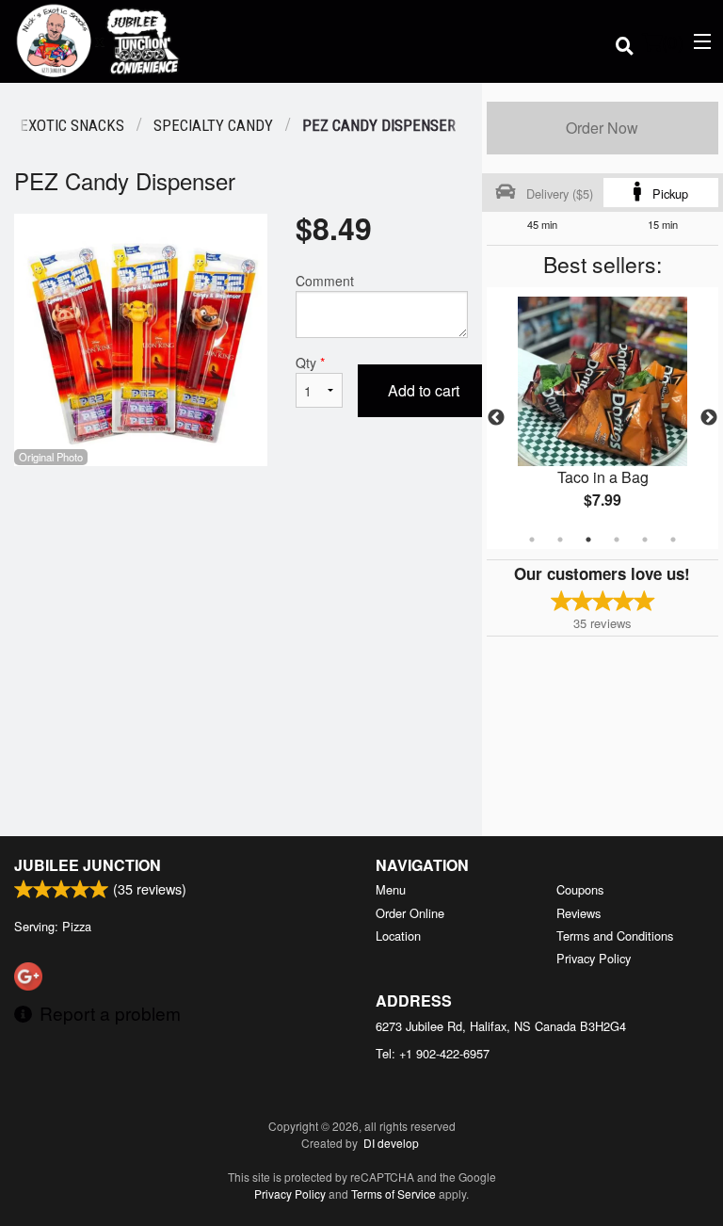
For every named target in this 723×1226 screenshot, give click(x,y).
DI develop (391, 1143)
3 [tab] (588, 539)
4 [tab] (616, 539)
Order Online (410, 913)
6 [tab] (673, 539)
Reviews (578, 913)
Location (398, 935)
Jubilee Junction (87, 865)
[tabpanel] (602, 418)
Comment (325, 280)
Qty (310, 362)
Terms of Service (393, 1194)
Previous (496, 418)
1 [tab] (531, 539)
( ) (672, 41)
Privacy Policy (593, 958)
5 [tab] (644, 539)
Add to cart (423, 390)
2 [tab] (560, 539)
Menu (391, 889)
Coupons (579, 889)
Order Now (602, 127)
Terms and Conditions (614, 935)
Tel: (433, 1053)
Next (708, 418)
